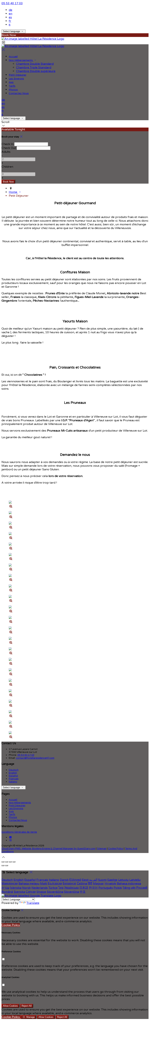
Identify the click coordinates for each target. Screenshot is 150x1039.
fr (10, 21)
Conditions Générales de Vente (19, 832)
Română (7, 892)
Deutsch (13, 769)
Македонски (9, 883)
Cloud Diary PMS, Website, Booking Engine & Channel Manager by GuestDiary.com (48, 848)
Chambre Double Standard (35, 64)
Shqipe (41, 892)
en (10, 13)
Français (13, 778)
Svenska (19, 892)
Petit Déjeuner (17, 74)
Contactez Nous (19, 93)
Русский (141, 888)
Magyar (98, 883)
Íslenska (15, 888)
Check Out (8, 148)
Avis (11, 82)
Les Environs (16, 78)
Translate (33, 903)
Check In (7, 144)
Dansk (64, 880)
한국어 (93, 888)
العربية (93, 880)
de (10, 10)
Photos (13, 89)
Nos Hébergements (21, 60)
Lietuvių (123, 880)
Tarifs (12, 85)
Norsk (26, 888)
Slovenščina (55, 892)
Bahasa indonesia (129, 883)
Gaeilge (112, 880)
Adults (5, 152)
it (9, 24)
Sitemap (101, 848)
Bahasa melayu (28, 883)
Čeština (82, 883)
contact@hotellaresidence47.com (35, 758)
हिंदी (90, 883)
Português (105, 888)
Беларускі (69, 883)
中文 (83, 892)
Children (7, 167)
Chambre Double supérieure (35, 71)
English (13, 772)
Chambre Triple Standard (33, 67)
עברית (5, 888)
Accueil (13, 56)
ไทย (60, 888)
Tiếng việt (129, 888)
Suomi (102, 880)
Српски (31, 892)
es (10, 17)
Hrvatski (110, 883)
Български (55, 883)
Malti (43, 883)
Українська (71, 888)
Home (13, 192)
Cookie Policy (115, 848)
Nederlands (39, 888)
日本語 (83, 888)
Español (13, 775)
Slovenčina (71, 892)
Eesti (85, 880)
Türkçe (53, 888)
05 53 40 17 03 (12, 3)
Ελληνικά (75, 880)
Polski (118, 888)
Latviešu (134, 880)
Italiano (13, 781)
